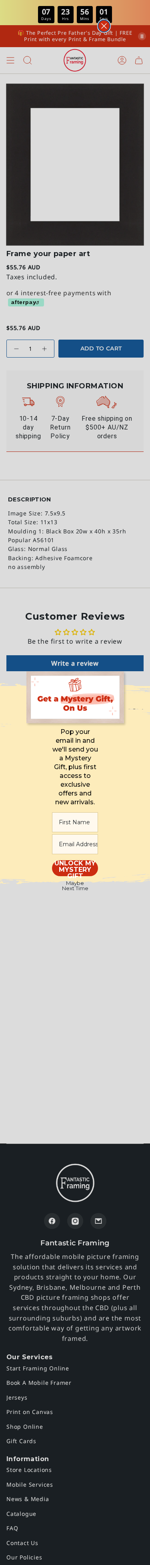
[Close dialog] (104, 26)
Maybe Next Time (75, 885)
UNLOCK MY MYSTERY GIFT (75, 868)
